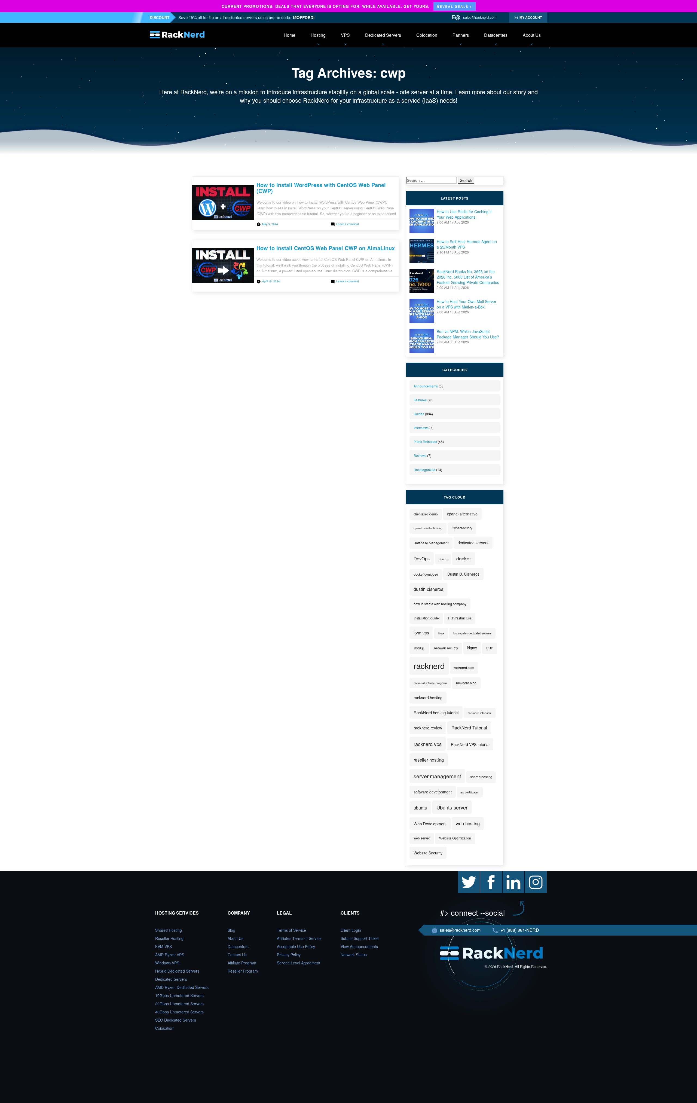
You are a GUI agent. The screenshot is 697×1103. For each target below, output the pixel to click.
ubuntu (420, 807)
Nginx (472, 647)
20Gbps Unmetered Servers (179, 1003)
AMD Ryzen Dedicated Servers (182, 987)
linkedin (509, 874)
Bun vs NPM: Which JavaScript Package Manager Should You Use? (468, 334)
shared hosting (481, 776)
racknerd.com (464, 667)
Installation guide (426, 618)
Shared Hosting (168, 930)
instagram (533, 874)
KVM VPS (163, 946)
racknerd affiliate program (430, 683)
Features (420, 400)
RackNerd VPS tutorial (470, 744)
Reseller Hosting (169, 938)
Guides (419, 413)
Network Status (354, 954)
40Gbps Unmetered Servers (179, 1012)
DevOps (422, 558)
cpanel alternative (462, 514)
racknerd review (428, 728)
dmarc (443, 559)
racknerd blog (466, 682)
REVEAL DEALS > (454, 6)
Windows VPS (167, 962)
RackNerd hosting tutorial (436, 712)
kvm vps (421, 632)
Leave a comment (347, 224)
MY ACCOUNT (530, 17)
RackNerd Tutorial (469, 727)
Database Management (431, 542)
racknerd (429, 665)
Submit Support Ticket (360, 938)
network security (446, 648)
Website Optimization (455, 838)
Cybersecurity (462, 527)
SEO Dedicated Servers (175, 1020)
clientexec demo (426, 514)
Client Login (351, 930)
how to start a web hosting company (440, 603)
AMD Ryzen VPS (169, 954)
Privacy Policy (289, 954)
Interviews (421, 427)
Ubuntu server (451, 807)
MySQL (419, 648)
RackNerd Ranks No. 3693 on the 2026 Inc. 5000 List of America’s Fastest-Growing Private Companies (468, 277)
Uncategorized (424, 469)
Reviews (420, 455)
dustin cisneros (428, 589)
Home (289, 35)
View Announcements (359, 946)
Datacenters (496, 35)
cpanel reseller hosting (428, 528)
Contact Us (237, 954)
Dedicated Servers (383, 35)
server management (437, 776)
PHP (489, 648)
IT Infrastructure (459, 618)
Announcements (426, 386)
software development (433, 792)
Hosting (318, 35)
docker (463, 558)
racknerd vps (428, 743)
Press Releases (425, 441)
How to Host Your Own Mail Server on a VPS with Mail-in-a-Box (466, 304)
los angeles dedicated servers (472, 633)
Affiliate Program (242, 962)
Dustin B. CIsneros (463, 574)
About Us (532, 35)
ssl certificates (470, 792)
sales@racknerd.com (480, 17)
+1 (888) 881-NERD (519, 930)
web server (422, 838)
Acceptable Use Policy (296, 946)
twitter (463, 874)
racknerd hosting (428, 697)
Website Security (428, 852)
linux (441, 633)
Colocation (426, 35)
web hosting (468, 823)
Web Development (430, 823)
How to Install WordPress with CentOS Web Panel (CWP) (321, 188)
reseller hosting (429, 759)
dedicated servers (473, 542)
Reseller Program (243, 971)
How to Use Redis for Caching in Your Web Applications (465, 214)
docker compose (426, 574)
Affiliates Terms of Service (299, 938)
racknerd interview (479, 713)
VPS (345, 35)
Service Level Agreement (298, 962)
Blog (231, 930)
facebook (488, 874)
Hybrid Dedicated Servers (177, 971)
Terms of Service (291, 930)
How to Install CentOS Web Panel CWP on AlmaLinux (325, 248)
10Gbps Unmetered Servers (179, 995)
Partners (461, 35)
